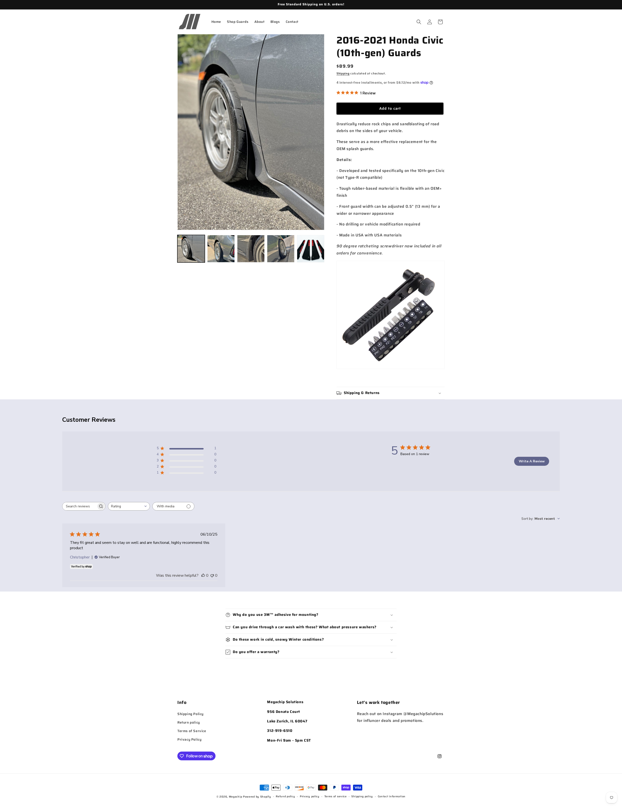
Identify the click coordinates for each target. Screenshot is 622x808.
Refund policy (285, 796)
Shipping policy (362, 796)
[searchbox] (79, 506)
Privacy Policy (189, 739)
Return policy (188, 722)
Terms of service (335, 796)
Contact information (392, 796)
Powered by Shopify (257, 797)
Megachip (235, 797)
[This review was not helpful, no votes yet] (212, 575)
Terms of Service (191, 731)
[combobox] (129, 506)
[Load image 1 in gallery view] (191, 248)
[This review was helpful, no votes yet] (203, 575)
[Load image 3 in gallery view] (251, 248)
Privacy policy (310, 796)
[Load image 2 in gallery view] (221, 248)
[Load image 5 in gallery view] (310, 248)
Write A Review (532, 461)
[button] (419, 22)
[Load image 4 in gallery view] (280, 248)
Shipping (343, 73)
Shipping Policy (190, 713)
